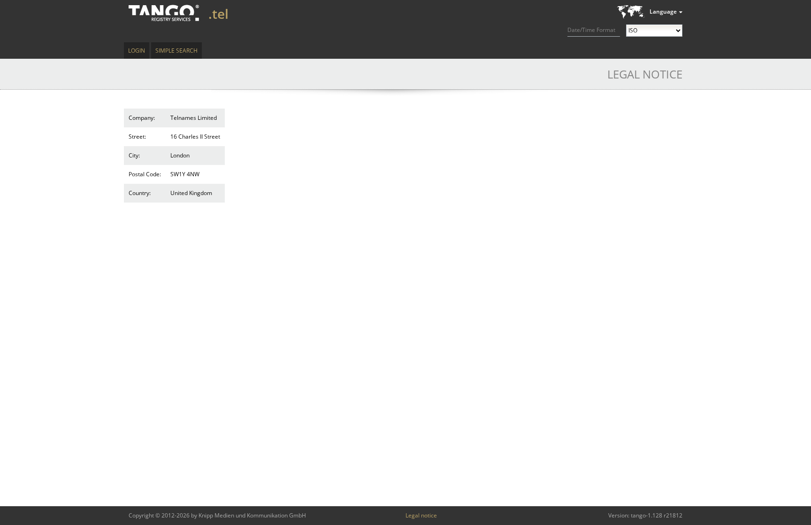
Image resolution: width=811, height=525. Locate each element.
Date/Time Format (591, 30)
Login (136, 51)
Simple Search (176, 51)
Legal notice (421, 515)
